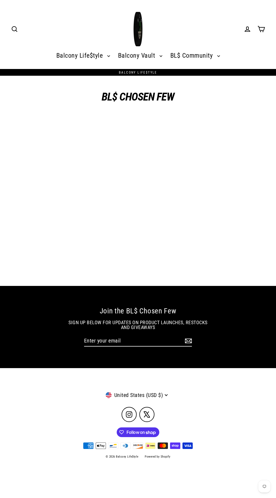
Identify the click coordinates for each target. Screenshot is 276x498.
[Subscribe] (187, 341)
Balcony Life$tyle (80, 55)
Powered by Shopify (157, 456)
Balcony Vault (137, 55)
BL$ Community (192, 55)
